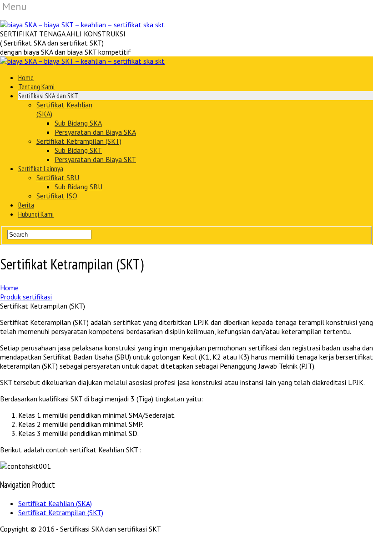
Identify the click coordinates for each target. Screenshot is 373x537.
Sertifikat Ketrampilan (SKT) (78, 141)
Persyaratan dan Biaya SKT (95, 159)
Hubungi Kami (36, 213)
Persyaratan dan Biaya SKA (95, 132)
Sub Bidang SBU (78, 186)
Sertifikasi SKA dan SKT (48, 95)
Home (26, 77)
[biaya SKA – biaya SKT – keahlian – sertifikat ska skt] (82, 24)
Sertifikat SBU (57, 177)
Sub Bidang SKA (78, 122)
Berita (26, 204)
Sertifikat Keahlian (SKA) (55, 503)
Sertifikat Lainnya (40, 168)
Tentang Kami (36, 86)
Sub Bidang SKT (78, 150)
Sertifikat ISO (56, 195)
